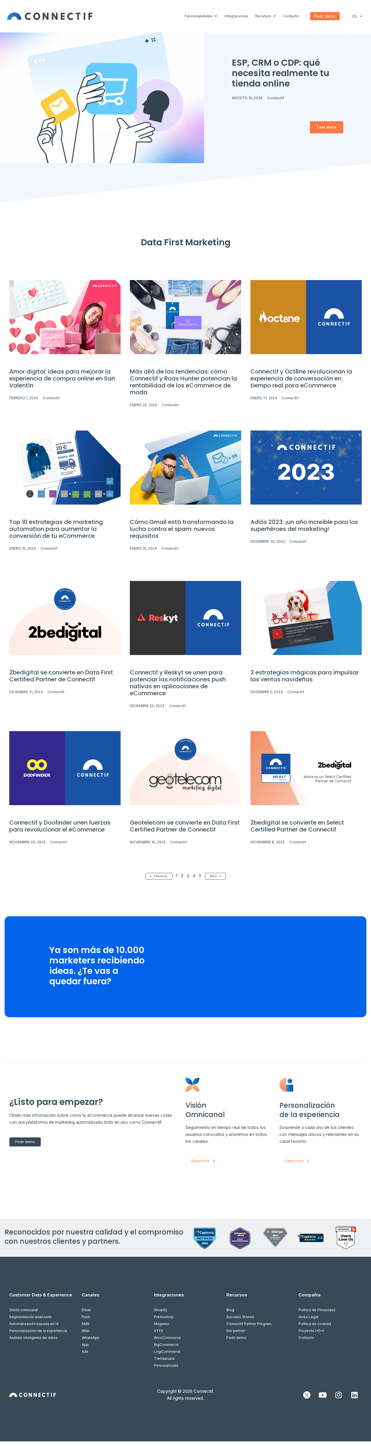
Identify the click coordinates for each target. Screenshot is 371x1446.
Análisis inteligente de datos (33, 1337)
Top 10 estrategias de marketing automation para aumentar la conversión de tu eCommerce (56, 529)
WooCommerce (167, 1337)
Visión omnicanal (23, 1310)
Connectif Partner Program (249, 1324)
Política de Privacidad (317, 1310)
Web (86, 1331)
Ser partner (235, 1331)
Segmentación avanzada (30, 1317)
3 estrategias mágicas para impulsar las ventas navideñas (304, 675)
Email (86, 1310)
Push (86, 1317)
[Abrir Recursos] (274, 16)
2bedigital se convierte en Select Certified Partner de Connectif (297, 826)
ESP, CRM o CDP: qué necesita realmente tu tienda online (280, 73)
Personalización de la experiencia (38, 1331)
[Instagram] (338, 1395)
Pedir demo (236, 1337)
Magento (161, 1324)
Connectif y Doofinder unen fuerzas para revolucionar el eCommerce (59, 826)
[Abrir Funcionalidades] (216, 16)
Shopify (160, 1310)
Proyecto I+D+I (311, 1331)
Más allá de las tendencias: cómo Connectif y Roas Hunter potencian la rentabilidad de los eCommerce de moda (183, 381)
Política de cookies (315, 1324)
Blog (230, 1310)
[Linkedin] (354, 1395)
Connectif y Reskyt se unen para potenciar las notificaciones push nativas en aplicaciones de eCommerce (178, 682)
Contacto (306, 1337)
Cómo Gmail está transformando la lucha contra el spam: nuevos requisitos (182, 529)
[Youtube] (322, 1395)
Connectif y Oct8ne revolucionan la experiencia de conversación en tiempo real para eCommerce (301, 378)
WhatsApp (90, 1337)
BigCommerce (166, 1344)
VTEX (158, 1331)
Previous (161, 876)
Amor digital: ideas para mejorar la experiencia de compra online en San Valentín (62, 378)
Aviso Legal (308, 1317)
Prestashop (164, 1317)
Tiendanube (164, 1358)
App (85, 1344)
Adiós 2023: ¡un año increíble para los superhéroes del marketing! (304, 525)
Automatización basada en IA (34, 1324)
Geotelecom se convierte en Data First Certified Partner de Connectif (185, 826)
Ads (85, 1351)
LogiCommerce (167, 1351)
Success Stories (240, 1317)
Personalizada (166, 1365)
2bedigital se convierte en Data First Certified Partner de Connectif (61, 675)
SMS (86, 1324)
